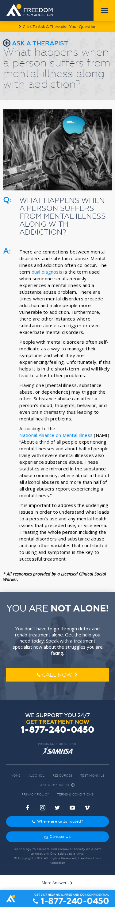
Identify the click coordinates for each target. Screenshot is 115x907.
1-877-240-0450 (57, 730)
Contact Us (57, 836)
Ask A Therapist (57, 785)
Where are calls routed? (57, 821)
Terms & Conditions (75, 794)
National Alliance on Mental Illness (56, 435)
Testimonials (92, 775)
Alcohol (37, 775)
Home (16, 775)
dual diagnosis (47, 272)
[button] (104, 10)
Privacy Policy (35, 794)
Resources (62, 775)
